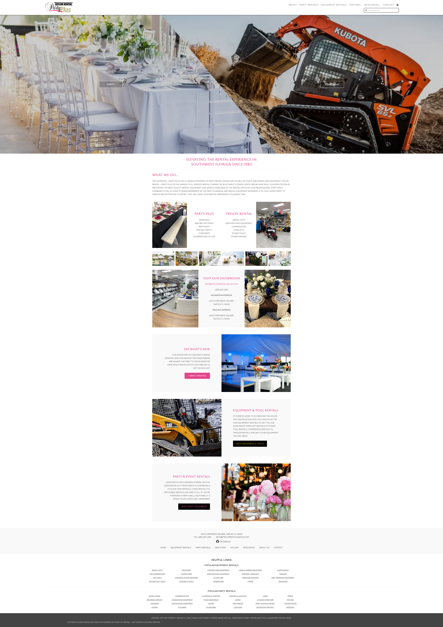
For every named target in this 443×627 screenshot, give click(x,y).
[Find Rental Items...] (366, 10)
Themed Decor (290, 603)
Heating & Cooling (237, 596)
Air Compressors (157, 574)
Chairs (154, 607)
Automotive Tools (157, 581)
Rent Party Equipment (194, 506)
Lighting (238, 607)
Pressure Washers (250, 578)
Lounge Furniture (265, 600)
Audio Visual (154, 596)
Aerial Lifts (157, 570)
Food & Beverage (210, 600)
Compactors (186, 574)
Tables (290, 596)
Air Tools (157, 578)
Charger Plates (182, 596)
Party (111, 84)
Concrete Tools (186, 581)
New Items (220, 547)
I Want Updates (197, 376)
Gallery (234, 547)
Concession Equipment (182, 600)
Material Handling (250, 574)
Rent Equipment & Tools (250, 443)
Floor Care (218, 578)
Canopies (154, 603)
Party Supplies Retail (265, 603)
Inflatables (237, 603)
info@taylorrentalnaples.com (221, 284)
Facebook (225, 542)
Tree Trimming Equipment (282, 578)
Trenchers (282, 581)
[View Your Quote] (398, 4)
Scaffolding (283, 570)
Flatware (182, 607)
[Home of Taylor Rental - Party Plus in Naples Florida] (59, 7)
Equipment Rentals (334, 4)
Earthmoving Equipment (218, 574)
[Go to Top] (439, 623)
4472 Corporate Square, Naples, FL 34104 (221, 534)
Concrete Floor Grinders (186, 578)
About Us (264, 547)
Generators (218, 581)
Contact (388, 4)
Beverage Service (154, 600)
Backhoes (186, 570)
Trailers (283, 574)
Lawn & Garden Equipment (250, 570)
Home (163, 547)
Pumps (250, 581)
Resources (249, 547)
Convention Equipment (182, 603)
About (293, 4)
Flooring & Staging (211, 596)
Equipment (332, 84)
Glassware (211, 607)
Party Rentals (309, 4)
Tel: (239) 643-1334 (202, 537)
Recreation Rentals (265, 607)
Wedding (290, 607)
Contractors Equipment (218, 570)
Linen (265, 596)
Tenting (290, 600)
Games (211, 603)
